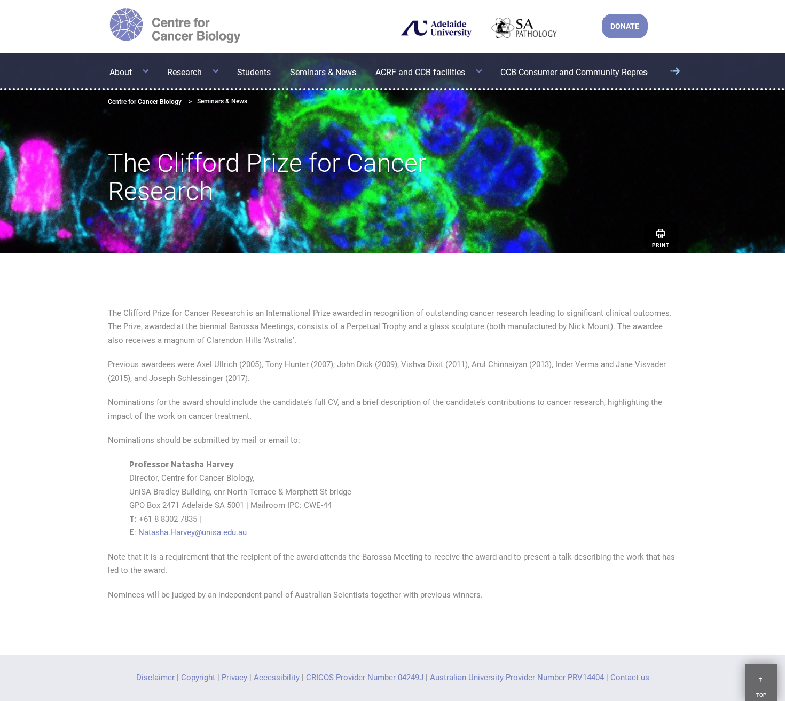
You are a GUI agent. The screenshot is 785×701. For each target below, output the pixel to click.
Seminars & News (323, 72)
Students (254, 72)
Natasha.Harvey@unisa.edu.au (192, 532)
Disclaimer (155, 677)
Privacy (234, 677)
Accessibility (277, 677)
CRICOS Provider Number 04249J (364, 677)
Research (184, 72)
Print (661, 245)
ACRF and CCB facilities (420, 72)
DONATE (624, 26)
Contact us (629, 677)
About (120, 72)
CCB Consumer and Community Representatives (590, 72)
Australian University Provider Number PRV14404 (517, 677)
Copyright (198, 677)
